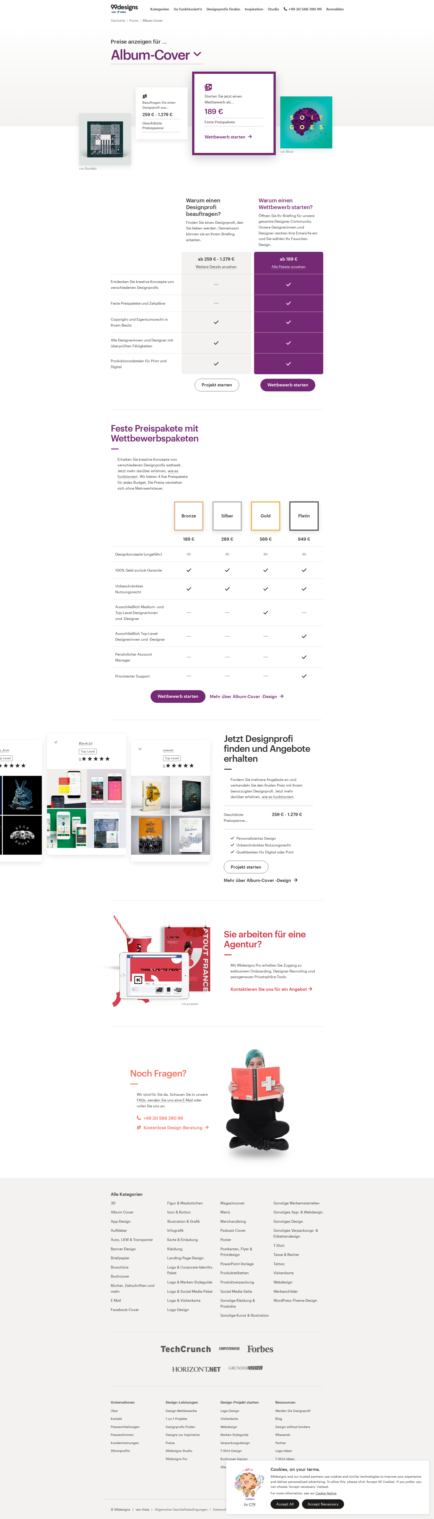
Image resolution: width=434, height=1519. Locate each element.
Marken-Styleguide (234, 1435)
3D (113, 1203)
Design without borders (292, 1427)
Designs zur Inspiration (183, 1435)
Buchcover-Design (234, 1459)
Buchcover (120, 1276)
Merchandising (233, 1221)
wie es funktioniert (277, 797)
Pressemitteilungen (125, 1427)
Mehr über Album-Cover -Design (244, 696)
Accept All (285, 1504)
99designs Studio (179, 1451)
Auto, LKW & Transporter (132, 1239)
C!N (252, 1504)
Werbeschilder (286, 1291)
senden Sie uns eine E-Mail (170, 1100)
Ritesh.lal (85, 743)
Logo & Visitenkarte (183, 1300)
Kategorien (159, 9)
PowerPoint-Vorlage (237, 1264)
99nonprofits (120, 1451)
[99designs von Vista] (124, 9)
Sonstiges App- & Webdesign (298, 1212)
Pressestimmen (122, 1435)
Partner (280, 1443)
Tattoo (279, 1264)
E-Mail (116, 1300)
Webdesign (283, 1282)
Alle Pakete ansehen (288, 266)
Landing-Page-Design (185, 1258)
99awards (282, 1435)
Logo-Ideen (283, 1451)
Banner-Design (123, 1249)
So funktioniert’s (188, 9)
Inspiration (254, 9)
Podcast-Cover (233, 1230)
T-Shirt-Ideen (285, 1459)
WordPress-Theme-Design (295, 1300)
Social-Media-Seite (236, 1291)
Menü (225, 1212)
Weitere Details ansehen (216, 266)
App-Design (121, 1221)
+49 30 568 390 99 (305, 9)
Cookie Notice (326, 1493)
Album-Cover (122, 1212)
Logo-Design (178, 1309)
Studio (273, 9)
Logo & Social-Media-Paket (190, 1291)
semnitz (168, 750)
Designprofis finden (223, 9)
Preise (134, 20)
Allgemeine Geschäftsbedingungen (181, 1509)
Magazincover (232, 1203)
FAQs (141, 1100)
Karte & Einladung (182, 1239)
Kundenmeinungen (125, 1443)
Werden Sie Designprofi (293, 1411)
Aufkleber (119, 1230)
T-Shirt (279, 1245)
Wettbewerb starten (226, 136)
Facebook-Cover (125, 1309)
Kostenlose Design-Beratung (172, 1127)
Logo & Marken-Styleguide (189, 1282)
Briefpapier (120, 1258)
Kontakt (116, 1419)
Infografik (175, 1230)
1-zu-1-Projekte (176, 1419)
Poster (225, 1239)
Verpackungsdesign (235, 1443)
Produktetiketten (234, 1273)
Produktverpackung (237, 1282)
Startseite (118, 20)
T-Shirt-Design (231, 1451)
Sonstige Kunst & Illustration (244, 1315)
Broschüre (119, 1267)
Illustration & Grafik (183, 1221)
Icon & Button (179, 1212)
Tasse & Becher (286, 1254)
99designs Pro (176, 1459)
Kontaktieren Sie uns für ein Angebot (269, 989)
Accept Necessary (323, 1504)
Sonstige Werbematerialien (297, 1203)
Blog (278, 1419)
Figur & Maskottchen (185, 1203)
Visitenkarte (284, 1273)
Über (114, 1411)
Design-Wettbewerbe (181, 1411)
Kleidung (174, 1249)
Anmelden (335, 9)
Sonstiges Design (288, 1221)
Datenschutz (222, 1509)
